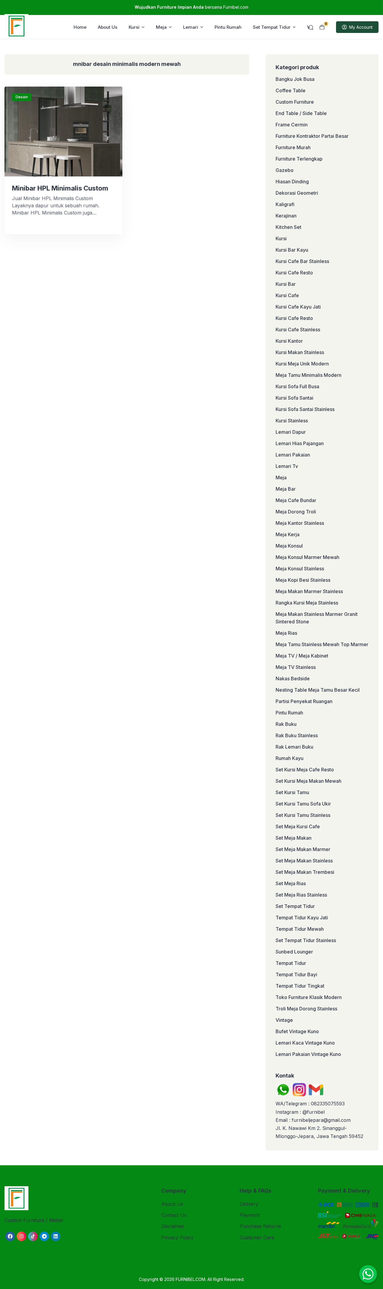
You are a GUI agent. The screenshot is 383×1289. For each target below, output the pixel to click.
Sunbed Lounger (294, 952)
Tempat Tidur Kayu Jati (302, 918)
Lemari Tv (287, 466)
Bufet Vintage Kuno (297, 1031)
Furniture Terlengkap (299, 159)
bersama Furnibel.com (191, 7)
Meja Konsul (289, 546)
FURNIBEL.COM (190, 1279)
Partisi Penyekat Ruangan (304, 701)
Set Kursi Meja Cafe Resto (305, 770)
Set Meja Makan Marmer (303, 849)
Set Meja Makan (293, 838)
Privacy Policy (177, 1237)
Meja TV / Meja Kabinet (302, 656)
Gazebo (285, 170)
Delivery (249, 1204)
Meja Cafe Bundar (296, 500)
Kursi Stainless (292, 421)
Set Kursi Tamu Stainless (303, 815)
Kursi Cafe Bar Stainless (302, 261)
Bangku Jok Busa (295, 79)
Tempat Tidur (291, 963)
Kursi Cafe (287, 295)
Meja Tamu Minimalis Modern (308, 375)
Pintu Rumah (228, 27)
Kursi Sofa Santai (294, 398)
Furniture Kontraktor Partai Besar (312, 136)
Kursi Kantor (289, 341)
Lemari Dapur (291, 432)
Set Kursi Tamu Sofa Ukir (303, 804)
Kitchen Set (288, 227)
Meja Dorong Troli (296, 512)
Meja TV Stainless (296, 667)
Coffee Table (291, 90)
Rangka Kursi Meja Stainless (307, 603)
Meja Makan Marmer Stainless (309, 591)
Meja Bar (286, 489)
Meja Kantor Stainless (300, 523)
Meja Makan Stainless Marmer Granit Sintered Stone (317, 618)
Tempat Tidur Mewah (300, 929)
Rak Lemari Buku (294, 747)
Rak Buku (286, 724)
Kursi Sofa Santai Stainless (305, 409)
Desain (22, 97)
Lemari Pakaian (293, 455)
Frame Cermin (292, 125)
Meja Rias (286, 633)
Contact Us (174, 1215)
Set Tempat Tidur (272, 27)
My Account (361, 27)
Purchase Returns (260, 1226)
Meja (161, 27)
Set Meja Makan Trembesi (305, 872)
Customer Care (257, 1237)
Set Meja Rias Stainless (301, 895)
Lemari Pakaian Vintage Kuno (308, 1054)
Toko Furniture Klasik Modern (309, 997)
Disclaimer (173, 1226)
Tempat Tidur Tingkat (300, 986)
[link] (10, 1236)
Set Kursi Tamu (292, 792)
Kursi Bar (286, 284)
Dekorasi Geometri (297, 193)
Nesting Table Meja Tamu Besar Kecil (318, 690)
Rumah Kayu (289, 758)
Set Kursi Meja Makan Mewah (308, 781)
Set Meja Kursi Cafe (298, 826)
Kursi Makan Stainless (300, 352)
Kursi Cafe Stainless (298, 330)
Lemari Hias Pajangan (300, 443)
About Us (107, 27)
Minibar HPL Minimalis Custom (60, 188)
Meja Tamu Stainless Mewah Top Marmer (322, 644)
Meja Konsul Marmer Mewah (307, 557)
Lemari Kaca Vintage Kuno (305, 1043)
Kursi (134, 27)
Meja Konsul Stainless (300, 569)
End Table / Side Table (301, 113)
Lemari (190, 27)
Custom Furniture (295, 102)
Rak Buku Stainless (297, 735)
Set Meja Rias (291, 883)
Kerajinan (286, 216)
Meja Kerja (288, 534)
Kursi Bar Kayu (292, 250)
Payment (250, 1215)
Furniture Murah (293, 147)
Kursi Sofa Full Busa (297, 386)
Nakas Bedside (293, 678)
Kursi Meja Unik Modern (302, 364)
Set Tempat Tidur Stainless (306, 940)
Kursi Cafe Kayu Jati (298, 307)
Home (80, 27)
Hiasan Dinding (292, 182)
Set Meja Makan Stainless (304, 861)
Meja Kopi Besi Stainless (303, 580)
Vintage (284, 1020)
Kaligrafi (285, 204)
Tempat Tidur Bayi (296, 974)
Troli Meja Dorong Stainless (306, 1009)
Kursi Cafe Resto (294, 273)
